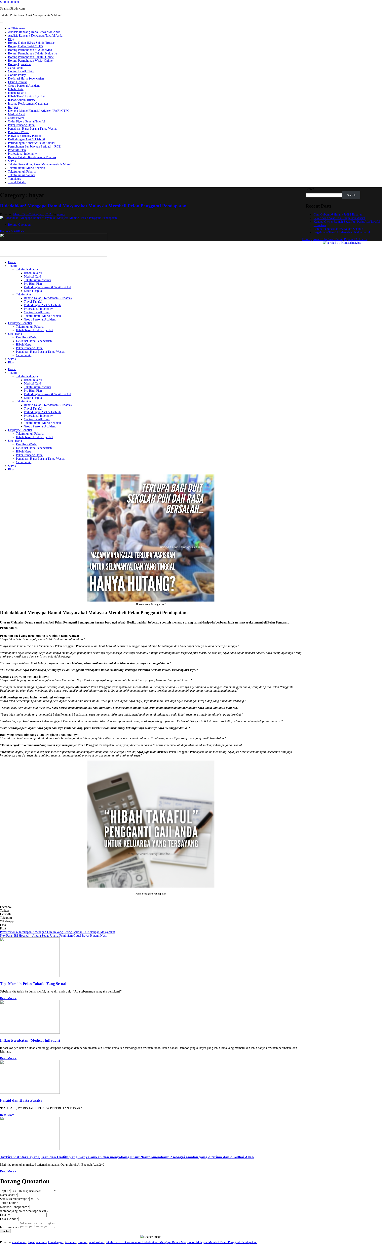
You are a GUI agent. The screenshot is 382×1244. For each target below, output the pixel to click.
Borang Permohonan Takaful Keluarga (32, 53)
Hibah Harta (15, 89)
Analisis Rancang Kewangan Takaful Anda (35, 35)
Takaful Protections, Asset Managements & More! (39, 164)
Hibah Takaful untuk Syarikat (26, 96)
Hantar (5, 1231)
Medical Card (16, 114)
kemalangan (55, 1242)
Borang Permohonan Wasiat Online (30, 60)
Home (12, 262)
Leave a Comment (185, 1242)
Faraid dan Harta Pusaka (21, 1100)
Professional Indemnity (22, 153)
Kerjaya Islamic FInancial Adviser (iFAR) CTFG (39, 110)
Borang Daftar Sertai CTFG (25, 46)
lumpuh (82, 1242)
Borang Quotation (19, 64)
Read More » (8, 998)
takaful (110, 1242)
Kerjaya (13, 107)
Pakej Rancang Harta (21, 125)
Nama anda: (9, 1194)
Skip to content (9, 1)
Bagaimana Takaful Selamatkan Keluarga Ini (342, 232)
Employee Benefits (20, 323)
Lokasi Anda (9, 1219)
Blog (11, 39)
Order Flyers (16, 117)
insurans (41, 1242)
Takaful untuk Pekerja (22, 171)
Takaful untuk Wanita (21, 175)
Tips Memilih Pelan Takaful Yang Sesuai (33, 984)
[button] (151, 907)
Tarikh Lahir (9, 1202)
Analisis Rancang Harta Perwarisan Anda (34, 32)
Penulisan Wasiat (18, 132)
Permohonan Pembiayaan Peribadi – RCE (34, 146)
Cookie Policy (17, 75)
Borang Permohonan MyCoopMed (30, 49)
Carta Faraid (15, 67)
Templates (14, 178)
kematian (70, 1242)
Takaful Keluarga (27, 269)
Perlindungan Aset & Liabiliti (26, 139)
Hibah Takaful (17, 92)
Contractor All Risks (21, 71)
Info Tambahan (9, 1227)
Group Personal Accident (24, 85)
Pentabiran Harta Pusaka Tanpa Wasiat (32, 128)
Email (5, 1214)
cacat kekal (19, 1242)
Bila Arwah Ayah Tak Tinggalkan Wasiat (339, 218)
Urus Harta (15, 333)
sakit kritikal (96, 1242)
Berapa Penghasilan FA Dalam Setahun (338, 228)
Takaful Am (23, 294)
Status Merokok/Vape (14, 1198)
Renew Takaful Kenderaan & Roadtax (32, 157)
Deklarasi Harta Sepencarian (26, 78)
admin (61, 214)
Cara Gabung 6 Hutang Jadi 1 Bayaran (338, 214)
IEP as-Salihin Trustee (22, 100)
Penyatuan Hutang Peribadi (25, 135)
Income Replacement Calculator (28, 103)
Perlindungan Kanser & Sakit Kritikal (31, 143)
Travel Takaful (17, 182)
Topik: (5, 1191)
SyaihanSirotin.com (12, 8)
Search (310, 189)
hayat (31, 1242)
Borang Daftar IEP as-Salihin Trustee (31, 42)
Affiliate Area (16, 28)
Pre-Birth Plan (17, 150)
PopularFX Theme (355, 239)
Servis (12, 160)
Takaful (13, 265)
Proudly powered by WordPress (322, 239)
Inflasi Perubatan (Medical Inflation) (30, 1040)
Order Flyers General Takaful (26, 121)
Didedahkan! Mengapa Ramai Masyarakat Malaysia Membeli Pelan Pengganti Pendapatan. (94, 205)
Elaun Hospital (17, 82)
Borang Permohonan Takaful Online (31, 57)
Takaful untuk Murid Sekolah (26, 168)
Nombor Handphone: (14, 1207)
